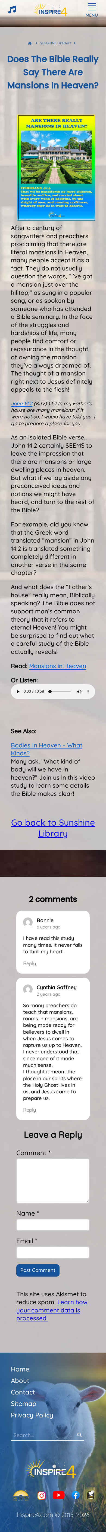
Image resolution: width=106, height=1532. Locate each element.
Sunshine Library (55, 43)
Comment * (33, 1153)
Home (20, 1369)
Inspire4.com (35, 1514)
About (20, 1380)
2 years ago (49, 994)
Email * (26, 1241)
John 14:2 (21, 403)
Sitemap (23, 1403)
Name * (27, 1213)
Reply (29, 963)
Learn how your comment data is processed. (52, 1310)
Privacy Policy (32, 1415)
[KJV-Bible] (90, 1495)
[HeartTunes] (12, 11)
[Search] (79, 1435)
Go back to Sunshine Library (53, 828)
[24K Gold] (21, 1495)
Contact (23, 1392)
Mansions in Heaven (57, 666)
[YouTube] (58, 1495)
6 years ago (49, 927)
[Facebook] (75, 1495)
